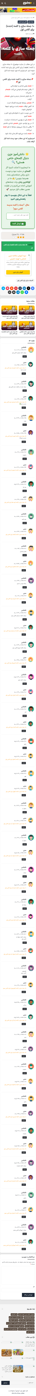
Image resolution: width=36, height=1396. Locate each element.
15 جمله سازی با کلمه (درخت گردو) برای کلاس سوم (9, 317)
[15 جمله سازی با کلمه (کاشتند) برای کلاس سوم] (9, 325)
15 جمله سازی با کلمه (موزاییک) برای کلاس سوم (28, 317)
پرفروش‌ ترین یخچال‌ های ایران (26, 1320)
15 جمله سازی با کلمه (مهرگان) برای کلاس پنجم (14, 1245)
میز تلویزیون (14, 1314)
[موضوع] (27, 3)
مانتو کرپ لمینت (22, 1329)
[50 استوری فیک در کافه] (29, 1360)
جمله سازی (30, 22)
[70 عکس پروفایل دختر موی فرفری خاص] (6, 1344)
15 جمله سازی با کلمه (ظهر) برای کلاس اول (16, 791)
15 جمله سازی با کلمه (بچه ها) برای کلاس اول (15, 502)
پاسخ (24, 356)
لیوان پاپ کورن (30, 1332)
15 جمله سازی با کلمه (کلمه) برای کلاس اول (16, 534)
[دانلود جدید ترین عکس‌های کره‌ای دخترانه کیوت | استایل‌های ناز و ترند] (18, 1352)
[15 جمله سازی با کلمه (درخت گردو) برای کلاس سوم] (9, 310)
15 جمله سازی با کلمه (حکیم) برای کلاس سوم (15, 1213)
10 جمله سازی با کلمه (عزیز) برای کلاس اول (16, 599)
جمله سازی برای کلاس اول (24, 280)
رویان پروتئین (31, 1329)
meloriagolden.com (29, 1317)
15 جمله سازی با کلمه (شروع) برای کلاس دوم (15, 663)
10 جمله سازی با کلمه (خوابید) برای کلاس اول (15, 368)
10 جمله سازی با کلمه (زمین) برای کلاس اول (16, 1117)
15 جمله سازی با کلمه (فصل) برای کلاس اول (15, 567)
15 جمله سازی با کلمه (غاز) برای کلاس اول (16, 920)
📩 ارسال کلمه (18, 223)
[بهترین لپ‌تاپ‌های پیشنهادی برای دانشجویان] (29, 1352)
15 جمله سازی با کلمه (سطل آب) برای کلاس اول (15, 824)
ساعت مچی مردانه (29, 1326)
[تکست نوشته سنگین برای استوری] (18, 1344)
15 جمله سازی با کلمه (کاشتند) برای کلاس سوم (9, 333)
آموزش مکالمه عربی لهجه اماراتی (26, 1314)
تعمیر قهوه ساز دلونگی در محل (16, 1326)
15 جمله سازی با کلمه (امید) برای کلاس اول (16, 1052)
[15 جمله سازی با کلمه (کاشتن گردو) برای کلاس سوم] (27, 325)
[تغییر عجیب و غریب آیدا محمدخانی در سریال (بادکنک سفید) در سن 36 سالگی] (18, 1360)
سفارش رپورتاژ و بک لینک (18, 1393)
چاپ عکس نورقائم (13, 1320)
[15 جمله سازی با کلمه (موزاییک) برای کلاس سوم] (27, 310)
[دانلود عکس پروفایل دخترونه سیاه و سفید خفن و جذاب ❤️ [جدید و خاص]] (6, 1369)
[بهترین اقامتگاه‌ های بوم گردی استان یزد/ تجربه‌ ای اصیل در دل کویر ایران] (18, 1368)
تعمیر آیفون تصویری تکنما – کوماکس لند (16, 1323)
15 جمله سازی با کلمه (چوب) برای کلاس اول (15, 436)
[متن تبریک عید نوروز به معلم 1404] (6, 1360)
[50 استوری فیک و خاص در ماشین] (29, 1368)
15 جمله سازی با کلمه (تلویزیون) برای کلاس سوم (14, 988)
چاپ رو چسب (30, 1323)
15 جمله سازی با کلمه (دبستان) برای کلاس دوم (15, 631)
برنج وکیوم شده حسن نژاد (10, 1329)
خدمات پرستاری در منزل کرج (16, 1317)
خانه (32, 18)
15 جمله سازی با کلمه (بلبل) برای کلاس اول (16, 695)
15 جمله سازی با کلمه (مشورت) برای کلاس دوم (15, 470)
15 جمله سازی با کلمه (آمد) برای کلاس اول (16, 727)
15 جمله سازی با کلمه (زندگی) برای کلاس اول (15, 1020)
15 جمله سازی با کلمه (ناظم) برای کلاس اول (15, 759)
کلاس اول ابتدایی (15, 18)
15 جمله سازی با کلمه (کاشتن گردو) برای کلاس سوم (27, 333)
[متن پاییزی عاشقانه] (6, 1352)
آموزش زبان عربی (18, 272)
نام (34, 1287)
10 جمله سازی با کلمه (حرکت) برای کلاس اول (15, 888)
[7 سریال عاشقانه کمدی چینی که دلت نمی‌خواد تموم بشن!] (29, 1344)
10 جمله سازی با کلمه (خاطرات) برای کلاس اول (15, 1085)
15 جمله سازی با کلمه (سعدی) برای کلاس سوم (15, 402)
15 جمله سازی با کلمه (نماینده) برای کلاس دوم (15, 1149)
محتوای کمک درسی (25, 18)
